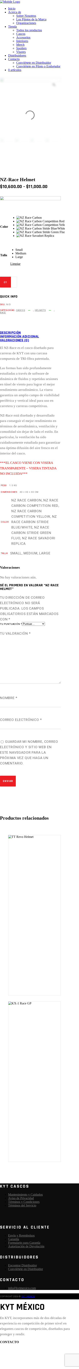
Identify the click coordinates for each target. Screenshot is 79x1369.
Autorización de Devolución (26, 1246)
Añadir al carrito (42, 282)
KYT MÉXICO (28, 1296)
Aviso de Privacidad (21, 1198)
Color (4, 226)
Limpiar (15, 263)
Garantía (13, 1239)
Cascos (20, 310)
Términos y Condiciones (24, 1201)
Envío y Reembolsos (21, 1235)
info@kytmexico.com (22, 1288)
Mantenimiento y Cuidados (25, 1194)
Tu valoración (15, 633)
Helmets (40, 310)
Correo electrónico (21, 719)
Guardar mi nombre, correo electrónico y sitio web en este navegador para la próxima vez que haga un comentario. (29, 752)
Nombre (8, 697)
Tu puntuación (11, 624)
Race (3, 312)
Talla (3, 255)
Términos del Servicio (22, 1205)
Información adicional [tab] (19, 336)
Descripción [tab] (10, 332)
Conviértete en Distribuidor (25, 1269)
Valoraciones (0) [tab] (14, 340)
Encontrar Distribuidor (22, 1265)
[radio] (40, 218)
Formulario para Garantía (24, 1242)
